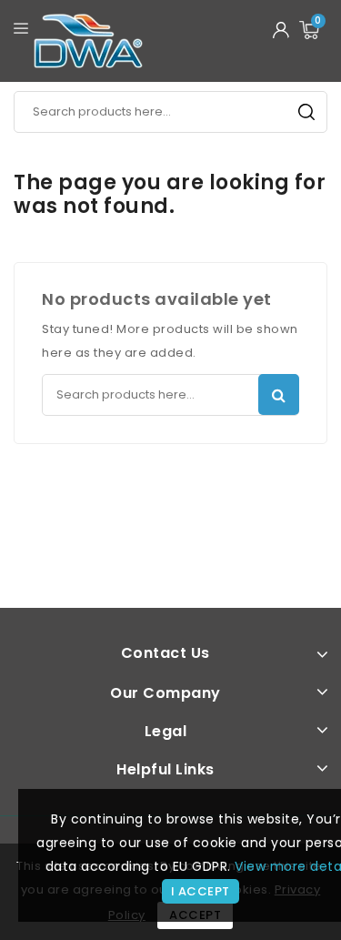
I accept (200, 891)
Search (306, 112)
